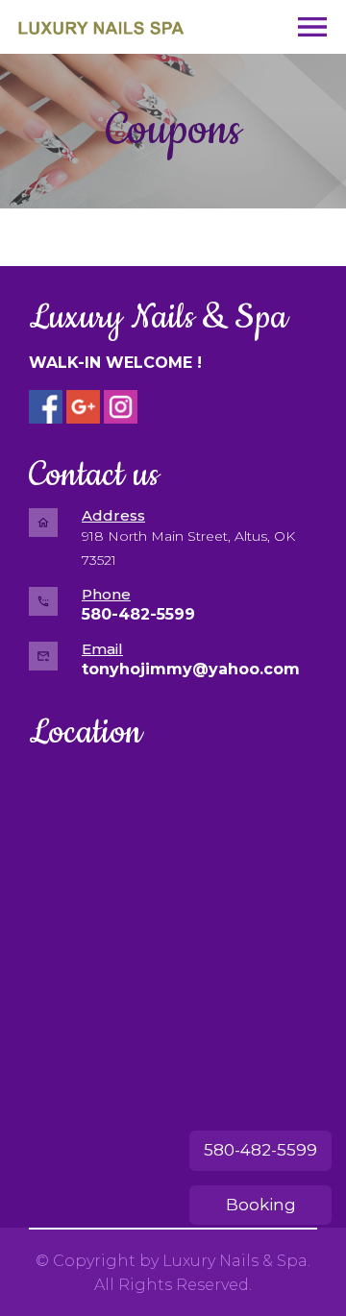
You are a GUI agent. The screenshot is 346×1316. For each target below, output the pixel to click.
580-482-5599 (260, 1149)
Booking (261, 1204)
